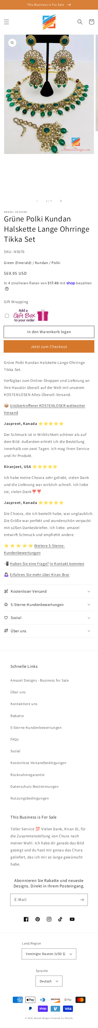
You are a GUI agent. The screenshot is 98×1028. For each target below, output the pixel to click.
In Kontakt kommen (67, 563)
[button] (6, 22)
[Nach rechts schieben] (60, 201)
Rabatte (17, 715)
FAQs (14, 739)
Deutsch (46, 981)
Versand (11, 412)
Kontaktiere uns (24, 703)
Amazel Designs (42, 1018)
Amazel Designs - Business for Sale (39, 680)
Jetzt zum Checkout (49, 346)
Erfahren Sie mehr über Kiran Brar (40, 574)
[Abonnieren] (82, 899)
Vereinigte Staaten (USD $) (45, 954)
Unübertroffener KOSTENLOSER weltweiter (47, 405)
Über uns (18, 692)
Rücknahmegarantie (27, 774)
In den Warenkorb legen (49, 331)
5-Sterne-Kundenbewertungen (36, 727)
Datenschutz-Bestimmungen (34, 786)
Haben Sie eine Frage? (29, 563)
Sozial (15, 751)
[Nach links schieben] (37, 201)
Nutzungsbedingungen (29, 798)
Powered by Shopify (62, 1018)
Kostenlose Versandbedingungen (38, 762)
